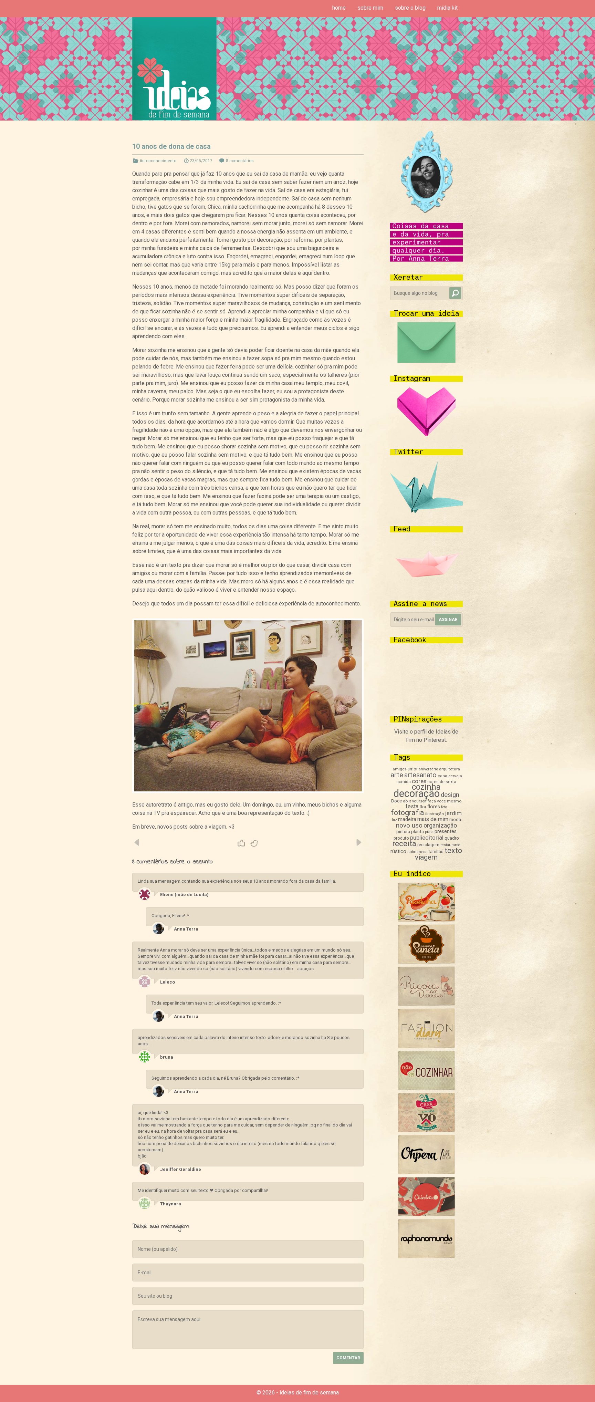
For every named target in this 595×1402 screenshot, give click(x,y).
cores (419, 781)
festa (412, 806)
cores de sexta (441, 781)
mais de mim (432, 819)
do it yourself (415, 801)
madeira (407, 819)
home (339, 7)
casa (442, 775)
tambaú (436, 851)
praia (429, 832)
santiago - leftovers (137, 842)
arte (396, 775)
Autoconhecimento (157, 160)
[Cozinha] (426, 920)
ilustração (434, 813)
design (450, 795)
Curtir (241, 843)
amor (412, 768)
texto (453, 850)
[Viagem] (426, 1256)
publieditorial (426, 837)
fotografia (407, 812)
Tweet (254, 843)
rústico (398, 851)
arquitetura (449, 769)
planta (417, 831)
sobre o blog (410, 7)
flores (433, 806)
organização (440, 825)
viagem (426, 857)
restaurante (450, 845)
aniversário (428, 769)
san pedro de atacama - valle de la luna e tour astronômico (358, 842)
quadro (452, 838)
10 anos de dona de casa (171, 146)
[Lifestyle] (426, 1004)
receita (404, 843)
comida (403, 781)
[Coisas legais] (426, 1214)
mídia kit (447, 7)
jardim (453, 813)
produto (401, 838)
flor (422, 806)
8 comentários (240, 160)
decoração (417, 793)
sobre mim (370, 7)
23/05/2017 (201, 160)
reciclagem (428, 844)
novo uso (409, 825)
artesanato (420, 775)
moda (455, 819)
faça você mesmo (444, 801)
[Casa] (426, 1130)
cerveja (455, 775)
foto (444, 807)
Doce (396, 800)
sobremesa (417, 851)
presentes (446, 831)
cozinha (426, 787)
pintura (403, 831)
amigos (399, 769)
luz (394, 820)
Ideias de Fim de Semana (174, 68)
